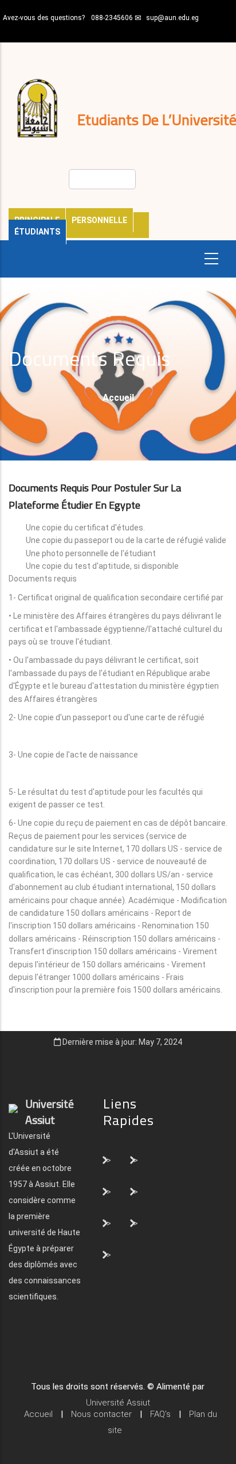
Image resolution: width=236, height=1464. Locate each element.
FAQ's (160, 1414)
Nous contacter (101, 1414)
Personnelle (99, 220)
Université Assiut (118, 1402)
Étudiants (37, 231)
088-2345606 (112, 18)
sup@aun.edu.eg (172, 18)
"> (107, 1159)
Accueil (118, 397)
